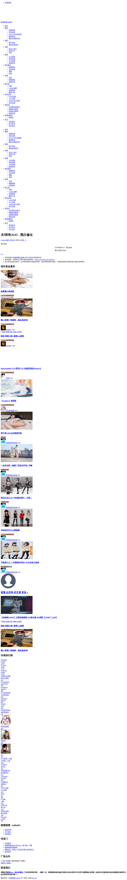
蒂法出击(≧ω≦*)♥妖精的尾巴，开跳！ (16, 498)
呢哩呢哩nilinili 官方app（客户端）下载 (18, 845)
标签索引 (8, 851)
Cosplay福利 (5, 240)
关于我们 (8, 832)
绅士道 (12, 240)
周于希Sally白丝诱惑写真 (11, 433)
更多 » (25, 592)
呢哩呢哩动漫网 (6, 22)
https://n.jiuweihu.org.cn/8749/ (44, 259)
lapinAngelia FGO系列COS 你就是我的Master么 (21, 368)
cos (2, 254)
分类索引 (8, 843)
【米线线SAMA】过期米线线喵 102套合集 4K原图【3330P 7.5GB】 (29, 617)
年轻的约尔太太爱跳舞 (10, 530)
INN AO (34, 878)
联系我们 (8, 834)
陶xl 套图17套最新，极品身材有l (14, 320)
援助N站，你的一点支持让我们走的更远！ (20, 849)
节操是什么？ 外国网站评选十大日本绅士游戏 (20, 562)
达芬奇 (30, 257)
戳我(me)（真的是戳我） (15, 872)
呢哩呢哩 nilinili (14, 878)
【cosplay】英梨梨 (8, 401)
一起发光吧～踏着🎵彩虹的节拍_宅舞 (16, 465)
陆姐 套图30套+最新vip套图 (12, 336)
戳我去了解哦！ (6, 863)
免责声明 (8, 830)
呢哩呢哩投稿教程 (11, 847)
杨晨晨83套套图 (7, 291)
